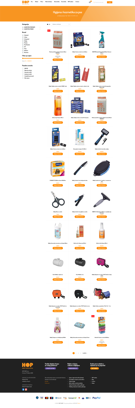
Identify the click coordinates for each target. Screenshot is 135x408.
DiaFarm (26, 50)
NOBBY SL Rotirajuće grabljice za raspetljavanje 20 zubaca (101, 212)
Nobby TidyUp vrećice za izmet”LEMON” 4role (58, 86)
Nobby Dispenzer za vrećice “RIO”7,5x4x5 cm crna (80, 306)
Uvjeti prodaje (72, 381)
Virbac (25, 37)
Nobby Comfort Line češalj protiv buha (79, 180)
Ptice (41, 1)
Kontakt (46, 381)
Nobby (25, 41)
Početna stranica (62, 15)
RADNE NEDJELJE (73, 368)
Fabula (79, 403)
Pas (32, 1)
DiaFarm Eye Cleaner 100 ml (57, 117)
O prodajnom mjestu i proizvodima (76, 379)
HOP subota (70, 1)
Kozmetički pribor (28, 29)
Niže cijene (26, 78)
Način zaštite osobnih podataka (76, 383)
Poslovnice (47, 383)
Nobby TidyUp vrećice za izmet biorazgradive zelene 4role (102, 87)
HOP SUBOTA (94, 368)
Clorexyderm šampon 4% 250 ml (79, 149)
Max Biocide (27, 44)
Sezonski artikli (28, 72)
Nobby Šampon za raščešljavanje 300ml (58, 337)
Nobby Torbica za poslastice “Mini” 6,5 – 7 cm (102, 306)
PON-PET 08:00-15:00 (27, 386)
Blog (93, 379)
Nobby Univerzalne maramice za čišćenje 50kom (57, 243)
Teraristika (63, 1)
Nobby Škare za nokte (57, 211)
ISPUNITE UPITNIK (50, 368)
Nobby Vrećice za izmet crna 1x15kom (79, 51)
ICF (25, 46)
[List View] (49, 24)
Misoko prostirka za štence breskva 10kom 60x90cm (57, 52)
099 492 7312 (25, 379)
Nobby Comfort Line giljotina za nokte (79, 211)
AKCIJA (26, 68)
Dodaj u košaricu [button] (58, 59)
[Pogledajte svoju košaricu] (90, 2)
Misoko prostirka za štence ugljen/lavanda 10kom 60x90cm (102, 118)
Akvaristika (57, 1)
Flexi (25, 48)
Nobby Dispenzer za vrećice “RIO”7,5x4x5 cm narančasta (58, 306)
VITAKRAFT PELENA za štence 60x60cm (58, 180)
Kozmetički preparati (29, 27)
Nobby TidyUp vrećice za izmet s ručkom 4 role (80, 86)
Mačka (36, 1)
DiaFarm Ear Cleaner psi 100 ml (80, 243)
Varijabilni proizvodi (29, 76)
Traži (110, 2)
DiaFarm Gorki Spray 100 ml (101, 243)
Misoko (25, 43)
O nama (77, 1)
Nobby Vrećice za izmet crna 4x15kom (57, 149)
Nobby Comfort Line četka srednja (102, 149)
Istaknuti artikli (28, 74)
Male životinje (48, 1)
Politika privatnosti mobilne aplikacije (77, 386)
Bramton (26, 52)
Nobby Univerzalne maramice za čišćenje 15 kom (79, 337)
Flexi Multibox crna (80, 274)
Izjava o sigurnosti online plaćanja (76, 377)
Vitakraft (26, 35)
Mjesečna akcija (28, 70)
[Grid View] (47, 24)
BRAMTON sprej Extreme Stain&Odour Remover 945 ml (101, 52)
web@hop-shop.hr (26, 381)
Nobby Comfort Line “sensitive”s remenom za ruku (102, 181)
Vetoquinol (26, 39)
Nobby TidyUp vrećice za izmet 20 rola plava (80, 117)
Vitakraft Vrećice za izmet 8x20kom (102, 337)
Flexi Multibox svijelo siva (58, 274)
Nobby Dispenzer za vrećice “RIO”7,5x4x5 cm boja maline (102, 275)
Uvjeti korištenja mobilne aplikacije (76, 385)
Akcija (93, 383)
